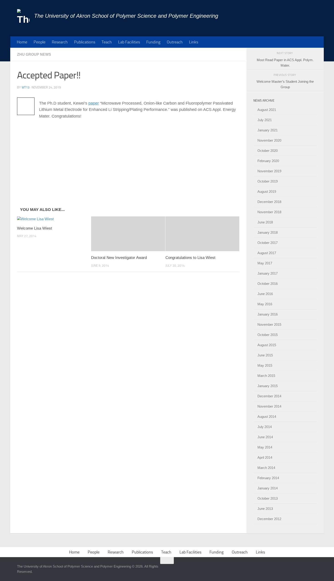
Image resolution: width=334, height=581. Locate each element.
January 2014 (267, 488)
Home (22, 42)
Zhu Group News (34, 54)
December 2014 (269, 396)
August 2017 (266, 253)
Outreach (175, 42)
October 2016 (267, 283)
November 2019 (269, 171)
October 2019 (267, 181)
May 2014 (264, 447)
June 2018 (265, 222)
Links (193, 42)
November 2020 (269, 140)
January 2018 (267, 232)
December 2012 (269, 519)
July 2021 (264, 120)
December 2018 (269, 202)
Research (60, 42)
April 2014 (264, 457)
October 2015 (267, 335)
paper (93, 103)
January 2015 (267, 386)
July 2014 (264, 427)
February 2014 (268, 478)
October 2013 (267, 498)
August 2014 (266, 416)
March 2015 (266, 376)
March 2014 (266, 468)
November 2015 (269, 324)
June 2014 (265, 437)
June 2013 (265, 509)
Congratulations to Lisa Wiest (190, 257)
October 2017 (267, 243)
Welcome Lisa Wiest (34, 228)
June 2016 (265, 294)
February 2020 (268, 161)
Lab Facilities (129, 42)
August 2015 (266, 345)
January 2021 (267, 130)
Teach (107, 42)
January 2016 (267, 314)
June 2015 (265, 355)
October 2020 (267, 151)
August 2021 (266, 110)
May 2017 (264, 263)
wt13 (26, 87)
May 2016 (264, 304)
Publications (84, 42)
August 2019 (266, 191)
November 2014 (269, 406)
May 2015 (264, 365)
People (39, 42)
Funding (153, 42)
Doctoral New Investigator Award (119, 257)
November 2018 (269, 212)
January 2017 (267, 273)
